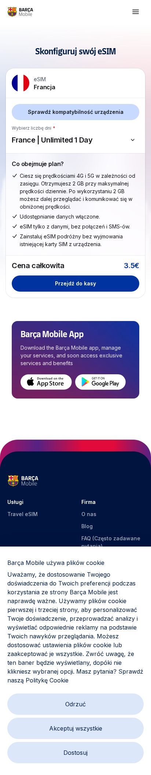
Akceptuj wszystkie (75, 728)
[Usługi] (136, 12)
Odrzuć (75, 704)
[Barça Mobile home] (20, 12)
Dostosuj (75, 752)
